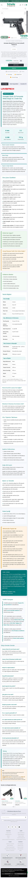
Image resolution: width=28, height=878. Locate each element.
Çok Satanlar (20, 848)
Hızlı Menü (20, 841)
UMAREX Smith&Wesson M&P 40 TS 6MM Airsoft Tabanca (7, 803)
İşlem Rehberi (10, 845)
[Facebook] (12, 827)
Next (26, 25)
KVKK (8, 837)
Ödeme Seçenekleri (10, 847)
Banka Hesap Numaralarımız (8, 839)
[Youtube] (19, 827)
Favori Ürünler (20, 847)
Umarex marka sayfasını (18, 638)
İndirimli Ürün (20, 845)
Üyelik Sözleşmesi (21, 837)
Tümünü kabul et (20, 873)
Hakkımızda (8, 832)
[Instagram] (8, 827)
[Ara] (25, 8)
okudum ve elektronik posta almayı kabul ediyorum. (15, 821)
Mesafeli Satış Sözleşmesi (10, 848)
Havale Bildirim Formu (21, 839)
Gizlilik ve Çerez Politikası (14, 875)
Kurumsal (8, 830)
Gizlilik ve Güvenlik (10, 843)
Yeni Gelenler (20, 843)
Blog (20, 850)
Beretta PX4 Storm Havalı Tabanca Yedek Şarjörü (20, 803)
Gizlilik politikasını (7, 820)
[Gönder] (25, 817)
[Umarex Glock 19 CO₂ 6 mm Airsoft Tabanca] (14, 25)
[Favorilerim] (22, 5)
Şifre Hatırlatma (21, 832)
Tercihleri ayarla (7, 873)
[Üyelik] (20, 5)
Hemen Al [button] (14, 68)
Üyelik (21, 830)
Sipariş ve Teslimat (10, 850)
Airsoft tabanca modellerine (18, 630)
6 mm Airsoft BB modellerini (13, 610)
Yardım (10, 841)
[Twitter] (15, 827)
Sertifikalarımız (8, 834)
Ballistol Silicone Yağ (19, 619)
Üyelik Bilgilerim (21, 834)
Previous (2, 25)
